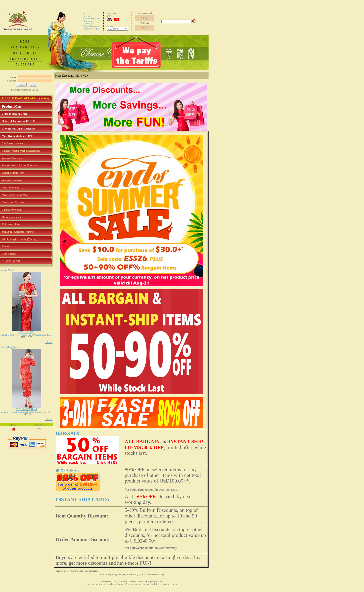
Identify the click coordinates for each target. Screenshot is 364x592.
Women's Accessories (12, 158)
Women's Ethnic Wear (13, 172)
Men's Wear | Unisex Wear (15, 194)
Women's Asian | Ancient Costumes (19, 165)
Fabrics (5, 246)
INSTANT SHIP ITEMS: (82, 499)
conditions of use (158, 584)
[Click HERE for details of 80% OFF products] (78, 490)
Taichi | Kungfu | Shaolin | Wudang (19, 239)
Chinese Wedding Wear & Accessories (21, 150)
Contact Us (88, 23)
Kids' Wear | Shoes (11, 224)
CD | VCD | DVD (11, 261)
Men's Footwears (10, 187)
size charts (111, 584)
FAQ (85, 13)
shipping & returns (125, 584)
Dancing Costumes (11, 217)
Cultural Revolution (11, 209)
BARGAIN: (68, 433)
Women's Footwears (12, 180)
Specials (87, 16)
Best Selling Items (91, 18)
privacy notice (142, 584)
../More (48, 342)
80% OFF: (67, 470)
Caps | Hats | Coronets (13, 202)
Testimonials (89, 21)
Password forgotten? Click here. (26, 89)
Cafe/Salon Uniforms (12, 143)
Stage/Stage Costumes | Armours (18, 231)
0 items (144, 17)
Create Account (90, 26)
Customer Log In (91, 28)
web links (172, 584)
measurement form (96, 584)
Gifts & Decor (9, 253)
